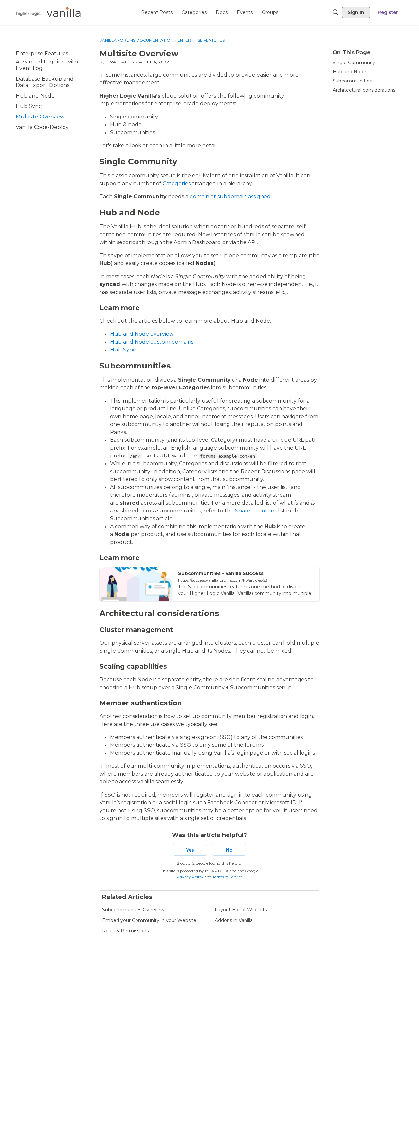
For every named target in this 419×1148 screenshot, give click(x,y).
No (229, 850)
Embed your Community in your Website (149, 920)
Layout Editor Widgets (241, 910)
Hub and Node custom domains (151, 342)
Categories (177, 183)
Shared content (256, 511)
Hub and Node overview (142, 334)
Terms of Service (227, 876)
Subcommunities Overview (133, 910)
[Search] (335, 12)
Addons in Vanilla (234, 920)
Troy (111, 62)
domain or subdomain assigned (230, 196)
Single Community (354, 62)
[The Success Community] (48, 12)
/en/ (135, 456)
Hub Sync (123, 350)
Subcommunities (352, 81)
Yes (190, 850)
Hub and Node (349, 72)
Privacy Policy (189, 876)
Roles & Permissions (125, 931)
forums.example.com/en (227, 456)
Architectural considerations (364, 90)
